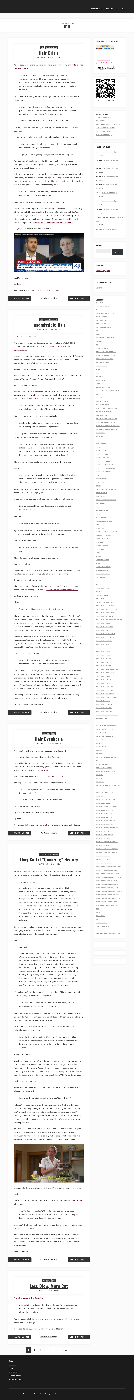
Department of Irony (104, 412)
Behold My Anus (102, 348)
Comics (98, 394)
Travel (98, 912)
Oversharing (100, 577)
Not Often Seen (102, 570)
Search (118, 252)
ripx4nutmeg (23, 1251)
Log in (11, 1368)
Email (123, 8)
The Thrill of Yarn (103, 856)
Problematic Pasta (103, 683)
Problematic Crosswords (105, 637)
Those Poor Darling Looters (107, 880)
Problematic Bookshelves (105, 612)
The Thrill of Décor (103, 803)
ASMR (98, 334)
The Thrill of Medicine (104, 824)
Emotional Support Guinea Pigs (108, 426)
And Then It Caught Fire (105, 313)
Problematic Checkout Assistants (109, 620)
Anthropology (101, 316)
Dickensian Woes (102, 415)
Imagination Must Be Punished (107, 531)
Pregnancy (100, 598)
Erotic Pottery (102, 440)
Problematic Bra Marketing (106, 616)
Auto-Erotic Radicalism (105, 338)
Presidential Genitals (104, 602)
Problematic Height (103, 658)
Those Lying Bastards (104, 863)
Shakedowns (100, 753)
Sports (98, 761)
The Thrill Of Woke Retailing (107, 849)
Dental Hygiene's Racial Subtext (108, 408)
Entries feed (14, 1372)
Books (98, 373)
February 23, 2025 (55, 776)
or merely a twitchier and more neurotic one (53, 223)
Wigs (98, 930)
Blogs (98, 369)
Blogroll (99, 288)
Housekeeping (101, 517)
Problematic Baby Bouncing (106, 609)
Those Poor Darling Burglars (107, 870)
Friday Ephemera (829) (104, 135)
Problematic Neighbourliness (107, 669)
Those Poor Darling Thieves (106, 902)
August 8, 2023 (43, 864)
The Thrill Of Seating (104, 831)
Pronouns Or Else (51, 48)
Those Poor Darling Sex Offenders (109, 891)
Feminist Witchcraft (104, 471)
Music (98, 563)
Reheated (109, 8)
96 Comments (55, 329)
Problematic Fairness (104, 648)
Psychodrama (101, 722)
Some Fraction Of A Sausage (106, 757)
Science (99, 750)
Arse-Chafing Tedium (103, 327)
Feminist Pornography (104, 464)
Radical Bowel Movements (106, 725)
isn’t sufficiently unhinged (49, 290)
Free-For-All (46, 734)
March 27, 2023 (43, 1290)
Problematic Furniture (104, 655)
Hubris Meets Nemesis (104, 521)
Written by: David (77, 298)
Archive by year (103, 271)
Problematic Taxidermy (104, 704)
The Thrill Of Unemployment (107, 842)
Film (97, 475)
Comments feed (15, 1375)
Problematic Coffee (103, 630)
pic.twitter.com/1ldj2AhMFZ (37, 770)
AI (96, 309)
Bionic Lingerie (101, 366)
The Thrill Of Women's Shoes (107, 852)
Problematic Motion (103, 665)
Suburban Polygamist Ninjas (106, 771)
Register (12, 1365)
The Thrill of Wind (103, 845)
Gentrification (101, 493)
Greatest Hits (101, 503)
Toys (97, 909)
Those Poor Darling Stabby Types (108, 898)
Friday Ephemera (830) (103, 117)
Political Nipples (102, 588)
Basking (99, 341)
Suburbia (99, 775)
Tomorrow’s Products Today (107, 905)
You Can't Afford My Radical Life (108, 933)
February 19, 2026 (43, 57)
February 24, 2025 (42, 743)
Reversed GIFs (101, 746)
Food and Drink (101, 479)
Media (98, 553)
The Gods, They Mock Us (104, 792)
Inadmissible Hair (48, 325)
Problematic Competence (105, 634)
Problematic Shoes (103, 701)
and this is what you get (68, 875)
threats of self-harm (49, 216)
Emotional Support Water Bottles (109, 429)
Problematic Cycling (104, 641)
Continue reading (48, 298)
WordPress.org (15, 1379)
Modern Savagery (102, 560)
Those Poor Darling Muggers (107, 884)
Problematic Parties (103, 679)
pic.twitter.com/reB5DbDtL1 (45, 363)
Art (97, 330)
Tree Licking (100, 916)
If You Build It (101, 528)
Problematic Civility (103, 623)
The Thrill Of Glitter (104, 817)
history (56, 609)
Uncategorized (101, 923)
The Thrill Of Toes (103, 838)
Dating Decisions (102, 404)
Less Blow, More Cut (49, 1286)
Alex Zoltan (37, 343)
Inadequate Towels (103, 535)
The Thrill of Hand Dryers (105, 820)
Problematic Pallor (51, 320)
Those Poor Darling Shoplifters (108, 895)
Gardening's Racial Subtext (106, 489)
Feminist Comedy (102, 450)
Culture (99, 397)
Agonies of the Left (103, 306)
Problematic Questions (105, 694)
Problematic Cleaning (104, 627)
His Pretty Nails (102, 510)
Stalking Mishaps (102, 764)
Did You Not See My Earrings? (106, 419)
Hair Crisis (49, 53)
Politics (99, 591)
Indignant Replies (102, 538)
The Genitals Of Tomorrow (106, 789)
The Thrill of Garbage (104, 813)
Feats (98, 447)
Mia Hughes (22, 278)
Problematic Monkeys (104, 662)
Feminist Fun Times (103, 457)
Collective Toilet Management (108, 390)
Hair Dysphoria (49, 739)
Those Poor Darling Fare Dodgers (108, 877)
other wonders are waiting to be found (62, 825)
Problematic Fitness (103, 651)
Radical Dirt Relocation (105, 736)
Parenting (100, 581)
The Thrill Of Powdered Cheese (107, 828)
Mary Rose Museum (65, 871)
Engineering (100, 433)
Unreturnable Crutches (105, 926)
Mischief (99, 556)
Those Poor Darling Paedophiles (108, 887)
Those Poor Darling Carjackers (107, 873)
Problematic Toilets (104, 708)
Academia (43, 854)
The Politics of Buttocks (105, 799)
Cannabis (99, 383)
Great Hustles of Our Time (106, 500)
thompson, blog (96, 8)
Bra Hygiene (100, 380)
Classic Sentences (103, 387)
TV (97, 919)
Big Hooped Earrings (103, 362)
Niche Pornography (103, 567)
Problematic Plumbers (104, 687)
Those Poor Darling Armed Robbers (109, 866)
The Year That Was (102, 859)
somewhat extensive (35, 395)
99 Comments (56, 743)
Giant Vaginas (101, 496)
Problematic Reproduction (106, 697)
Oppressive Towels (103, 574)
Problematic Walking (104, 711)
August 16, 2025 (42, 329)
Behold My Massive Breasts (106, 352)
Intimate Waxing (102, 546)
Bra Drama (99, 376)
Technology (100, 778)
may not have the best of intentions (45, 181)
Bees (97, 345)
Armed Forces (101, 323)
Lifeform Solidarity (103, 131)
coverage (77, 1200)
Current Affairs (102, 401)
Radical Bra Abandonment (105, 729)
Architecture (101, 320)
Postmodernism (102, 595)
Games (98, 486)
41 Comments (56, 57)
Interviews (100, 542)
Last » (67, 1350)
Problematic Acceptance (105, 605)
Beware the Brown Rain (104, 359)
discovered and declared (54, 751)
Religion (99, 743)
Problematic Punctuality (105, 690)
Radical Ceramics (102, 732)
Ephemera (99, 436)
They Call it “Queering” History (49, 859)
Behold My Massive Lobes (105, 355)
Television (100, 782)
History (55, 854)
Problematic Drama (103, 644)
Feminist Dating (102, 454)
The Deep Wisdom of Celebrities (108, 785)
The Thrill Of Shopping (104, 835)
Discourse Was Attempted (105, 422)
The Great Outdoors (103, 796)
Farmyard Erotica (102, 443)
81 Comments (55, 864)
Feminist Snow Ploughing (105, 468)
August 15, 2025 (50, 369)
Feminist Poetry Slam (104, 461)
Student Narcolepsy (104, 768)
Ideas (98, 524)
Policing (99, 584)
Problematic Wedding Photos (107, 715)
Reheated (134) (101, 121)
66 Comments (55, 1290)
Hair (42, 48)
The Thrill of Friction (104, 810)
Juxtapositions (101, 549)
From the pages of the (28, 1298)
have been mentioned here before (62, 590)
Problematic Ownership (105, 672)
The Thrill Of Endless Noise (106, 806)
